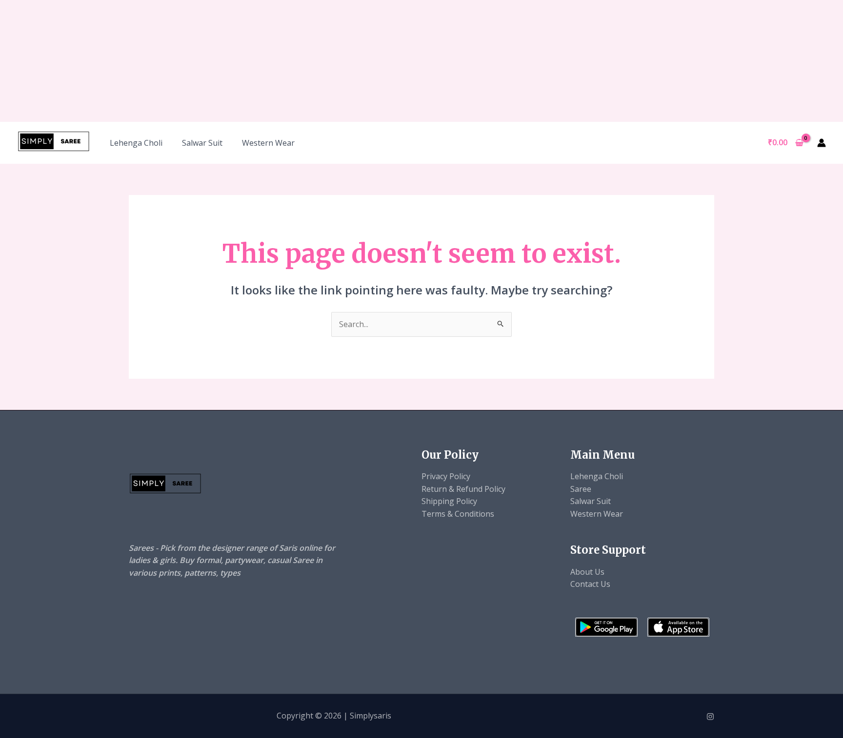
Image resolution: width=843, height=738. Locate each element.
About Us (587, 571)
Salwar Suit (202, 142)
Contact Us (590, 584)
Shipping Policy (449, 501)
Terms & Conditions (458, 513)
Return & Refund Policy (463, 489)
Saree (580, 489)
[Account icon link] (821, 142)
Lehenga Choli (136, 142)
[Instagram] (710, 716)
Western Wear (268, 142)
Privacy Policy (446, 476)
